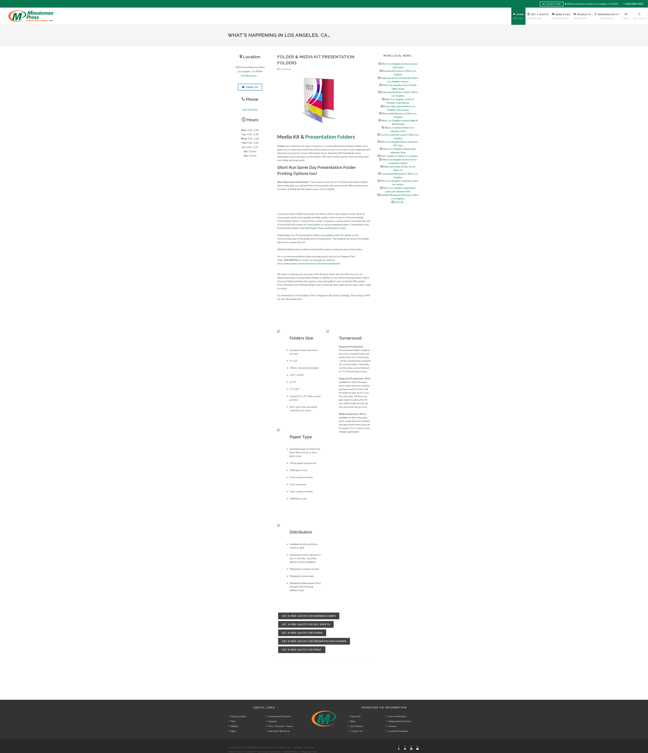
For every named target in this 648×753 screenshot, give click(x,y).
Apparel (272, 721)
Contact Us (356, 731)
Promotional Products (279, 716)
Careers (392, 726)
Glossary (280, 726)
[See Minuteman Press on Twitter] (405, 748)
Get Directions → (250, 75)
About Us (355, 716)
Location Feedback (398, 731)
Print (352, 256)
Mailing (234, 726)
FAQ (270, 726)
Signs (233, 731)
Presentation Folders (330, 137)
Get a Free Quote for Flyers (302, 632)
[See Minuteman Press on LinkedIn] (411, 748)
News (290, 726)
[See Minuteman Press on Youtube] (417, 748)
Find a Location (238, 716)
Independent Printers (399, 721)
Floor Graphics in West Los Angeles (399, 155)
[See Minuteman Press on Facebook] (398, 748)
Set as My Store (551, 4)
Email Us (251, 87)
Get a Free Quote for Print (302, 649)
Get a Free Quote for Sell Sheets (306, 624)
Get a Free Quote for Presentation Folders (314, 641)
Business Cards (337, 228)
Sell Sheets (311, 228)
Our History (356, 726)
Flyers (321, 228)
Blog (352, 721)
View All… (399, 202)
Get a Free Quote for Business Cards (309, 615)
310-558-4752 (634, 3)
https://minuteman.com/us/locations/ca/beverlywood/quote (308, 263)
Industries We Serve (279, 731)
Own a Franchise (397, 716)
